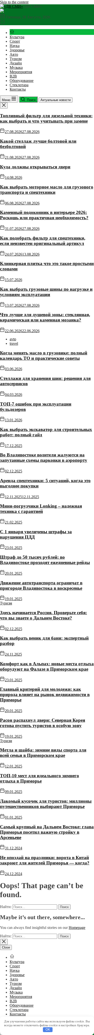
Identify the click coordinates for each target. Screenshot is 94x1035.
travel (14, 343)
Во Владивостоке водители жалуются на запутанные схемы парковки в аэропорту (43, 457)
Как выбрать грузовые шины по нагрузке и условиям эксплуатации (46, 292)
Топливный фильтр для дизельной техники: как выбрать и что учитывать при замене (46, 118)
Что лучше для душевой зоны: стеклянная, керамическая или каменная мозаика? (45, 317)
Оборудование (22, 80)
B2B (13, 76)
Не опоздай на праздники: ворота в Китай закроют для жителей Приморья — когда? (44, 860)
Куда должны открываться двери (35, 166)
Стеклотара (19, 85)
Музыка (16, 67)
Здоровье (17, 50)
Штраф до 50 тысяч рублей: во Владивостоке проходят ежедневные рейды (45, 560)
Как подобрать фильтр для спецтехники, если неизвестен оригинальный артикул (42, 240)
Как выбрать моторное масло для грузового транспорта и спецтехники (46, 189)
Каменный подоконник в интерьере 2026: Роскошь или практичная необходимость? (44, 215)
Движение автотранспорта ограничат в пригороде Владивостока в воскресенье (41, 585)
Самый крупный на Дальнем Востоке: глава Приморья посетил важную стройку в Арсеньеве (47, 832)
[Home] (12, 33)
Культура (17, 37)
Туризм (16, 59)
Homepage (77, 927)
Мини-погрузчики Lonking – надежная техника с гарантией (41, 508)
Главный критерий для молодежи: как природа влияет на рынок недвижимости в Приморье (45, 694)
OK (48, 1029)
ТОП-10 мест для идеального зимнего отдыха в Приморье (39, 778)
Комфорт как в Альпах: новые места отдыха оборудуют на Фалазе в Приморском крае (47, 666)
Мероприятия (21, 72)
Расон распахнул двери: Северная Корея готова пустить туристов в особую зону (42, 723)
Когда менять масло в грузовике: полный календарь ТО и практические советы (43, 355)
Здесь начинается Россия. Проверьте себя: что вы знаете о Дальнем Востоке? (43, 615)
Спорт (15, 41)
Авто (14, 54)
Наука (15, 46)
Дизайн (16, 63)
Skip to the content (14, 2)
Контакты (18, 89)
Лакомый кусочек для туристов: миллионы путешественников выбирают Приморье (46, 804)
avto (13, 339)
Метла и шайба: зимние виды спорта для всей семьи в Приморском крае (43, 752)
